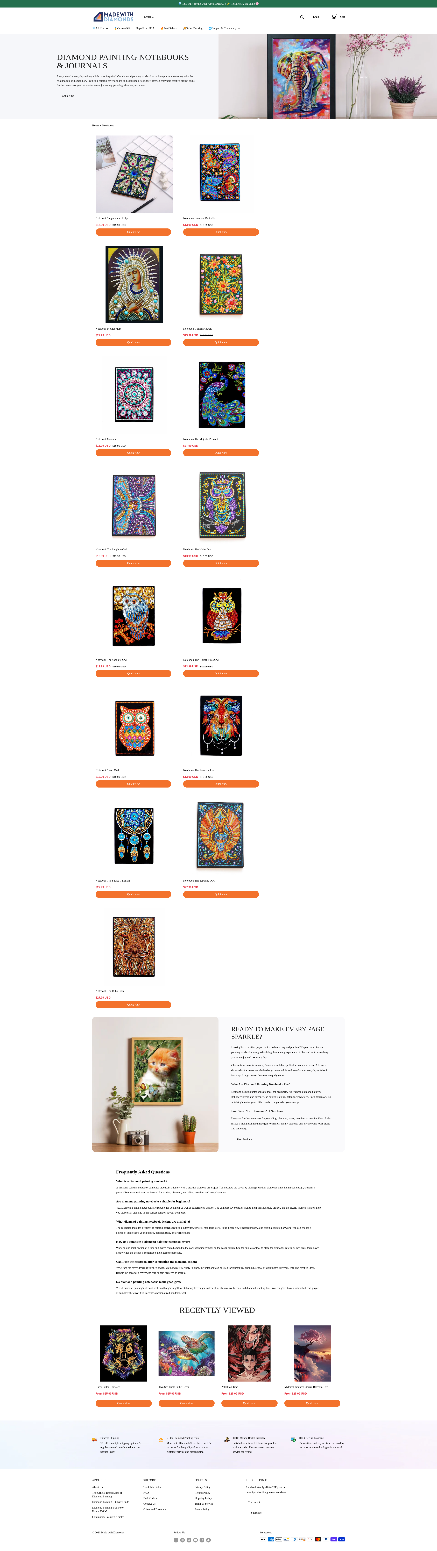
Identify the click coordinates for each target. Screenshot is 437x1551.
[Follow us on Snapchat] (208, 1539)
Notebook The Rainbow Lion (199, 770)
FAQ (146, 1492)
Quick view (133, 231)
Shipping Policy (203, 1498)
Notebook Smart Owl (107, 770)
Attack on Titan (229, 1386)
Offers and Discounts (154, 1509)
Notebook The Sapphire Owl (111, 549)
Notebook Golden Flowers (197, 328)
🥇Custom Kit (122, 28)
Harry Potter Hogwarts (108, 1386)
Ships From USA (145, 28)
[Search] (302, 17)
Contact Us (68, 95)
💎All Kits (98, 28)
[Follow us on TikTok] (202, 1539)
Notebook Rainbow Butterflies (199, 218)
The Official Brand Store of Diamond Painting (107, 1494)
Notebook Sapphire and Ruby (112, 218)
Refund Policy (202, 1492)
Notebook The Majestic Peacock (200, 439)
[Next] (345, 1366)
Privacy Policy (202, 1487)
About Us (97, 1487)
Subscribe (256, 1512)
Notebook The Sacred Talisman (113, 880)
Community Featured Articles (108, 1517)
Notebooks (108, 125)
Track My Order (152, 1487)
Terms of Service (204, 1503)
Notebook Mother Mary (108, 328)
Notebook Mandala (106, 439)
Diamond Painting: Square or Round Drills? (108, 1509)
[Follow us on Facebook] (176, 1539)
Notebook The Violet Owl (197, 549)
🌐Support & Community (222, 28)
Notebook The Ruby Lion (110, 991)
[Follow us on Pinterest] (189, 1539)
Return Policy (202, 1509)
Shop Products (244, 1139)
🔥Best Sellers (168, 28)
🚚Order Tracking (192, 28)
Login (316, 16)
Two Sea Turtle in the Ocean (174, 1386)
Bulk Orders (150, 1498)
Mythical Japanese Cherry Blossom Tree (306, 1386)
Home (95, 125)
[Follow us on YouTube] (195, 1539)
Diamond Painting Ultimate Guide (110, 1501)
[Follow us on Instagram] (182, 1539)
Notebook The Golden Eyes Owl (201, 659)
